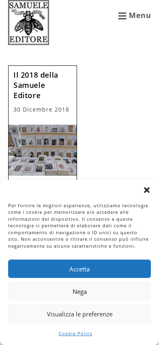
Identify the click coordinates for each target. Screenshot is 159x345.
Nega (80, 291)
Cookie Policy (76, 333)
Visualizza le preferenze (80, 314)
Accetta (79, 269)
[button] (147, 190)
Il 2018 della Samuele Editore (35, 85)
